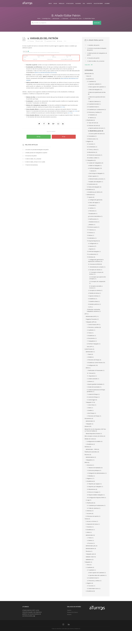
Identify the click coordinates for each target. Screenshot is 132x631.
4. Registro (88, 141)
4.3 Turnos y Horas (92, 149)
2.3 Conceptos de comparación (97, 281)
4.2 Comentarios (91, 146)
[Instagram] (63, 624)
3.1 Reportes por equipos (93, 484)
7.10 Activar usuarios (92, 227)
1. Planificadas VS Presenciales (95, 370)
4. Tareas (89, 333)
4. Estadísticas (89, 591)
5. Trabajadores (90, 160)
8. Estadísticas (89, 529)
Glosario (78, 3)
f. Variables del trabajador (94, 181)
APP (86, 314)
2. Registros (89, 478)
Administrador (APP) (91, 316)
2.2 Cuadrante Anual (92, 578)
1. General (91, 171)
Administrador (55, 18)
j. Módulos (91, 224)
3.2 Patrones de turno (76, 18)
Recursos (87, 454)
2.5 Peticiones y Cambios (93, 112)
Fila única (88, 551)
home (38, 18)
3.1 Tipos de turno (91, 122)
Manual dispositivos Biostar (93, 433)
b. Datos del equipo (93, 202)
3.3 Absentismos (91, 489)
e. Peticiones (91, 211)
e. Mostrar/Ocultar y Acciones (95, 179)
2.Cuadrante (89, 79)
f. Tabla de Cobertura (93, 101)
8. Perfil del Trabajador (93, 344)
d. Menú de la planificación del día (96, 92)
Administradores (90, 457)
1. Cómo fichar (90, 405)
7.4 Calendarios (91, 238)
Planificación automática (91, 452)
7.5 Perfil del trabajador (93, 251)
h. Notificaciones (92, 219)
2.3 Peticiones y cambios (93, 580)
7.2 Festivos (90, 232)
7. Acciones (89, 513)
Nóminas (87, 446)
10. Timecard (90, 373)
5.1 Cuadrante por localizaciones (95, 505)
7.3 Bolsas (89, 235)
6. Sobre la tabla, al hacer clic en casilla (35, 162)
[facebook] (44, 124)
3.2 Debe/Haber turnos (93, 588)
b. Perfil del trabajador (94, 168)
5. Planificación (90, 503)
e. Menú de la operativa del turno (96, 97)
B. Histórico (91, 117)
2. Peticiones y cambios (93, 327)
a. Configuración (92, 243)
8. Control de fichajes (92, 397)
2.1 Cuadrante (90, 81)
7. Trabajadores (91, 341)
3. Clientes (89, 540)
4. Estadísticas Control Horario (95, 362)
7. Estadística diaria (93, 301)
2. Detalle (89, 357)
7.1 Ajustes (90, 197)
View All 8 (87, 64)
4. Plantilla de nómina (93, 293)
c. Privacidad (91, 205)
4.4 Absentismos (91, 152)
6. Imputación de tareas (92, 524)
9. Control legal (91, 400)
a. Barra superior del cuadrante (96, 572)
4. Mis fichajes (90, 413)
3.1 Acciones (90, 585)
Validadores (89, 559)
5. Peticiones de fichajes (93, 416)
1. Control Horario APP (93, 324)
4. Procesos (90, 543)
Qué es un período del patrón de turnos (45, 72)
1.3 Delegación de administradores (96, 473)
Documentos (88, 418)
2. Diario (89, 407)
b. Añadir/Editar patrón (89, 18)
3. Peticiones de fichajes (93, 360)
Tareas (86, 518)
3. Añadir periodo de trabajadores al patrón (36, 152)
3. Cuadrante (90, 330)
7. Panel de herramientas (31, 165)
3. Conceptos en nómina (94, 290)
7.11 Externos (90, 230)
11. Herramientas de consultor (96, 267)
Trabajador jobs (90, 554)
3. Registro (88, 583)
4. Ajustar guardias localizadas (95, 384)
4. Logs (88, 500)
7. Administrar (89, 194)
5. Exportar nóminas (93, 296)
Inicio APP (89, 346)
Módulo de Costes (89, 439)
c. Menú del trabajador (94, 89)
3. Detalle (89, 410)
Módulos (61, 3)
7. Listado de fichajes (92, 394)
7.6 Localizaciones (91, 254)
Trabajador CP (89, 402)
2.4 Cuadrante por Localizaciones (95, 109)
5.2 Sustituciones (91, 184)
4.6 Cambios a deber (92, 157)
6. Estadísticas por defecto (94, 192)
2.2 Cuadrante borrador (93, 104)
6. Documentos (91, 338)
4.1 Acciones (90, 144)
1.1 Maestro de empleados (94, 467)
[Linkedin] (68, 624)
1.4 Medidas (90, 476)
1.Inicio (87, 76)
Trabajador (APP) (90, 322)
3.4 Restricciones (91, 139)
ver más (75, 111)
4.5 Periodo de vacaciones (94, 155)
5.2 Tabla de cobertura (93, 508)
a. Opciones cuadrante (94, 84)
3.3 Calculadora (91, 136)
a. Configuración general (94, 199)
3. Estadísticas (89, 481)
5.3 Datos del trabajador (93, 187)
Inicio (50, 3)
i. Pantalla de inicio (93, 222)
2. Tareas (89, 537)
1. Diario (89, 354)
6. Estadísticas (89, 189)
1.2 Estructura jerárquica (93, 470)
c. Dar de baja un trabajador (95, 173)
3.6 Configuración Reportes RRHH (95, 497)
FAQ (84, 3)
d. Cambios (91, 208)
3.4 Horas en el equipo (93, 492)
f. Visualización (92, 213)
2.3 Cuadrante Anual (92, 106)
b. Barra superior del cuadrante (96, 87)
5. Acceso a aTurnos (91, 521)
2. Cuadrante (89, 567)
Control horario (89, 349)
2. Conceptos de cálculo (94, 269)
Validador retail (90, 556)
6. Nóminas (89, 510)
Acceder (107, 3)
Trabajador (89, 424)
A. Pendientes (91, 115)
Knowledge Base (46, 18)
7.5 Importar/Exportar (92, 241)
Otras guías (70, 3)
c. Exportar (91, 249)
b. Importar (91, 246)
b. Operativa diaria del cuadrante (96, 575)
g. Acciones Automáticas (94, 216)
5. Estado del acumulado (93, 387)
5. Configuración (91, 365)
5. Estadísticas (90, 335)
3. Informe (89, 381)
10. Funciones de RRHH (94, 264)
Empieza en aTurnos (72, 612)
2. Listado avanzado (92, 378)
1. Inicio (88, 564)
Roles (55, 3)
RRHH (87, 368)
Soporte (89, 3)
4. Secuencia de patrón (31, 155)
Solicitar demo (98, 3)
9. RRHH (88, 532)
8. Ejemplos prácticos (93, 304)
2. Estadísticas (89, 444)
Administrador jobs (91, 545)
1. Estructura (89, 465)
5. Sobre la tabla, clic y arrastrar (33, 158)
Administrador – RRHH (91, 449)
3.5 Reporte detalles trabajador (95, 495)
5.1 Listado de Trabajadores (94, 163)
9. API (89, 307)
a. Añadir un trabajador (94, 165)
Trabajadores (89, 460)
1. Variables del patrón (93, 45)
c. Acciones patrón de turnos (95, 133)
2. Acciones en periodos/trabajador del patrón (37, 149)
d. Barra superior (92, 176)
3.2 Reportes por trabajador (94, 486)
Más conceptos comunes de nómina (94, 436)
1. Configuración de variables (93, 441)
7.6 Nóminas (90, 257)
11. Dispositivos (91, 376)
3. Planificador (64, 18)
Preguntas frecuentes (91, 319)
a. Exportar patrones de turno (95, 128)
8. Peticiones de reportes (92, 516)
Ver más (62, 107)
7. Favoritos (89, 527)
